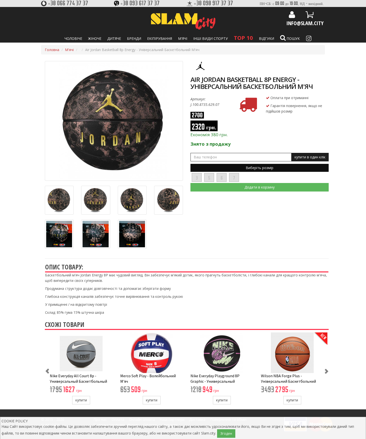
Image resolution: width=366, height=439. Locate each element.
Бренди (134, 38)
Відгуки (266, 38)
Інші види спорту (210, 38)
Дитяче (114, 38)
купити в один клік (310, 157)
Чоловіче (73, 38)
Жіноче (94, 38)
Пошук (293, 38)
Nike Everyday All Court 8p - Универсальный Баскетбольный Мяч (78, 381)
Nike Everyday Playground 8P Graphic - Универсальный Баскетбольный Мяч (215, 381)
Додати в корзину (259, 187)
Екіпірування (159, 38)
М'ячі (182, 38)
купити (81, 400)
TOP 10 (243, 37)
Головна (52, 49)
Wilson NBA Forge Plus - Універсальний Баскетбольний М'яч (288, 381)
